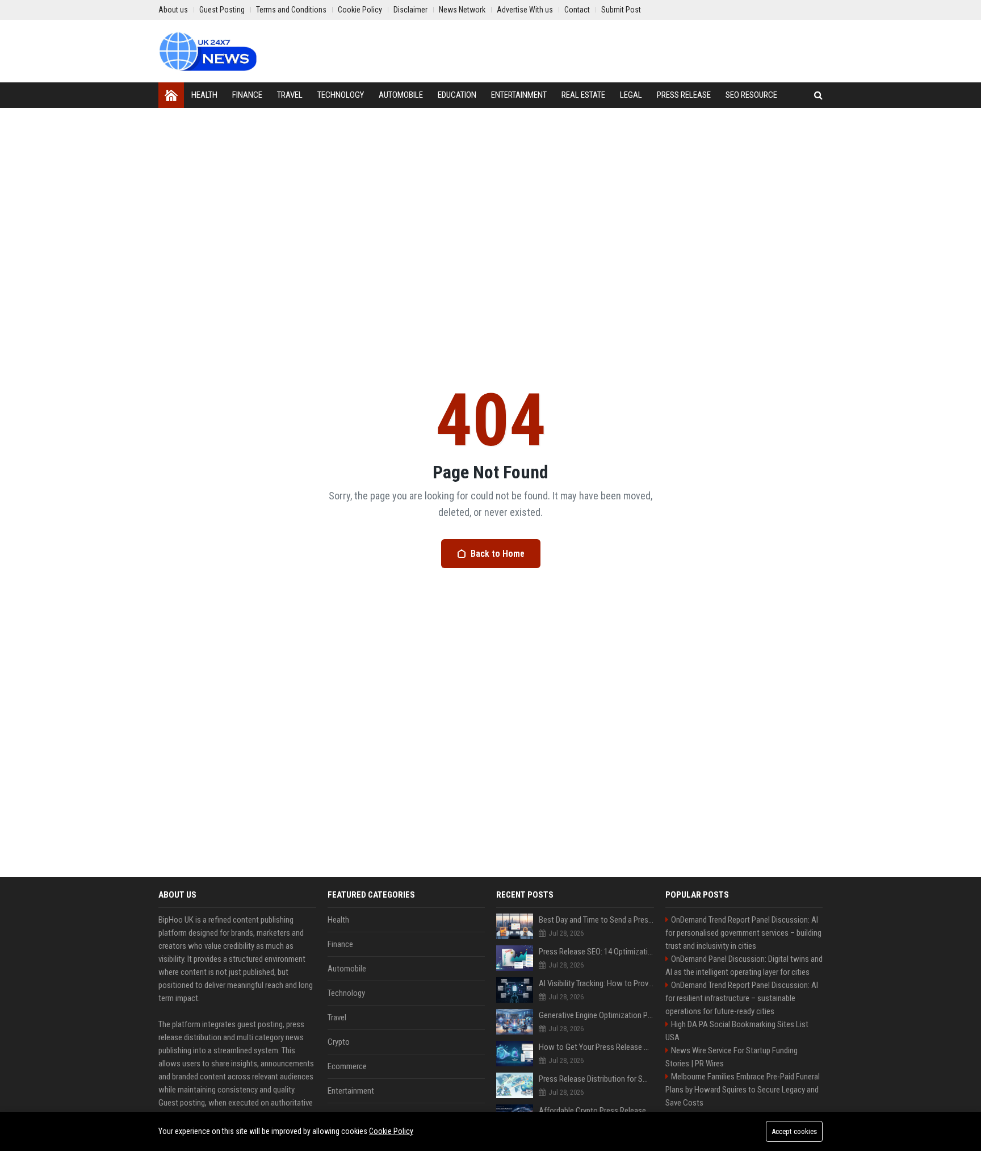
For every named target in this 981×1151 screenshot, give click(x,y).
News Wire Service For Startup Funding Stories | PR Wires (731, 1057)
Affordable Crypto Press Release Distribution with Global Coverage (596, 1111)
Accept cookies (794, 1131)
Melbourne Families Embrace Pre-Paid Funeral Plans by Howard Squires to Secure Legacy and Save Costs (742, 1089)
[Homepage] (171, 95)
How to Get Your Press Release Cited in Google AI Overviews (596, 1047)
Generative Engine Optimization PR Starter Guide (596, 1015)
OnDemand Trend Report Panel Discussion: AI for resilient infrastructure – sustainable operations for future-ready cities (741, 998)
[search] (818, 95)
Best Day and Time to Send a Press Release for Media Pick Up (596, 920)
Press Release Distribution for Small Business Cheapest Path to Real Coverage (596, 1079)
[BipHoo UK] (207, 51)
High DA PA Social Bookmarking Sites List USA (736, 1030)
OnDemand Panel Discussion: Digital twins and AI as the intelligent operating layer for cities (744, 965)
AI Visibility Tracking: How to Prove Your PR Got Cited (596, 983)
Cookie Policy (391, 1131)
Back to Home (498, 553)
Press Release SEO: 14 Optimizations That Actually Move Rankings (596, 951)
